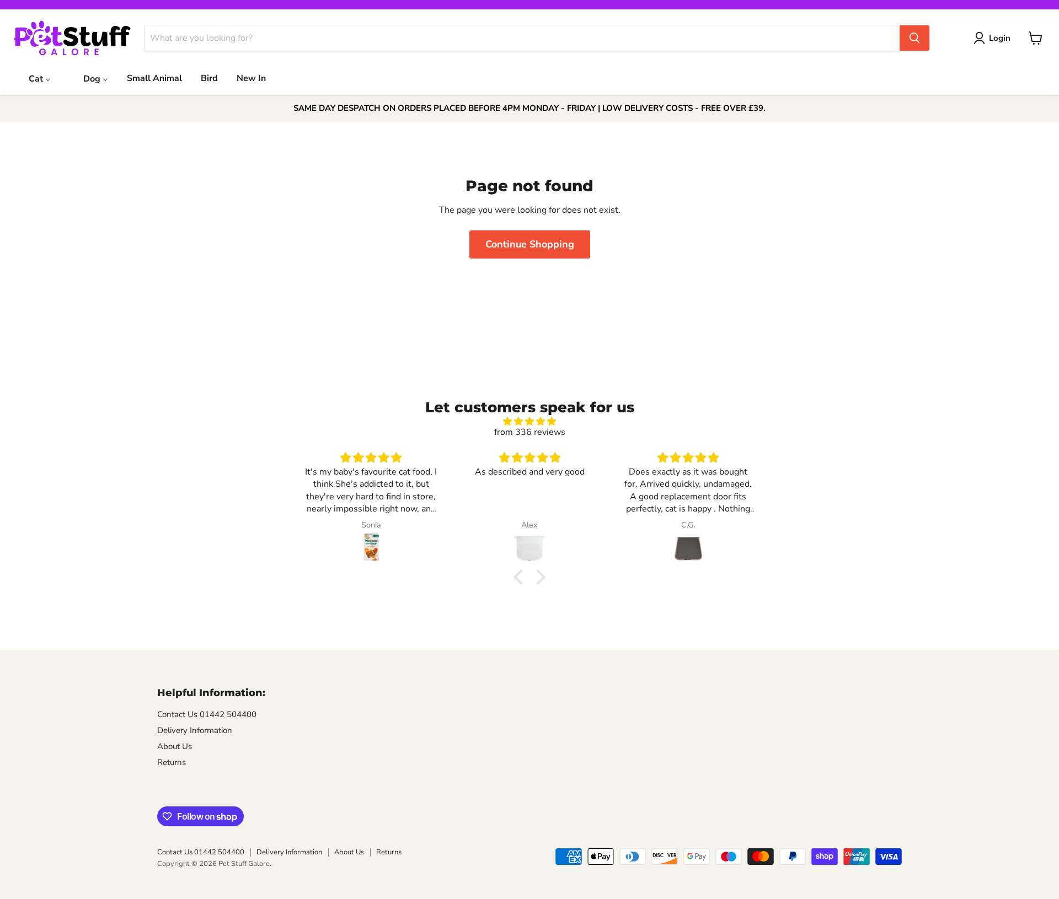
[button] (521, 577)
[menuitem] (33, 78)
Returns (171, 762)
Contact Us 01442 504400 (206, 714)
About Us (174, 746)
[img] (529, 421)
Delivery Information (194, 730)
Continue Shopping (529, 244)
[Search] (914, 38)
